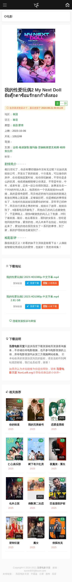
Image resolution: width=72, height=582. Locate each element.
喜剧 (15, 125)
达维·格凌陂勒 (21, 147)
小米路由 (52, 283)
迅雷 (54, 574)
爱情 (20, 125)
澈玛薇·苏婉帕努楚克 (42, 147)
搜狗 (48, 574)
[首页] (36, 5)
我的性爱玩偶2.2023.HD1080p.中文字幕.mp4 (32, 277)
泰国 (15, 114)
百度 (41, 574)
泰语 (15, 119)
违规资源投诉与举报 (24, 321)
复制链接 (17, 283)
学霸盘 (34, 574)
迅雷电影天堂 (22, 574)
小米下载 (52, 306)
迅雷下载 (34, 283)
